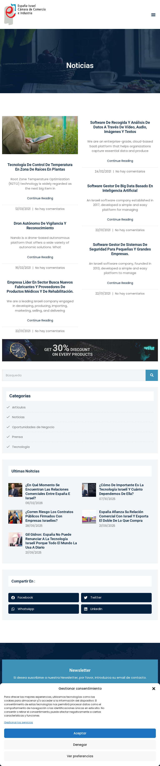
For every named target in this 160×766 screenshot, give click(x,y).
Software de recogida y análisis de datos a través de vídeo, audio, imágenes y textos (120, 127)
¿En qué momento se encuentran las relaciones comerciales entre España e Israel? (47, 491)
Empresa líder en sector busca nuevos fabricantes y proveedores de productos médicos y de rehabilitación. (40, 287)
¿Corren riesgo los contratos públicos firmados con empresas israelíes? (49, 516)
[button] (154, 689)
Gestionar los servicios (18, 722)
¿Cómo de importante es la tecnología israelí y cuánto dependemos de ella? (121, 489)
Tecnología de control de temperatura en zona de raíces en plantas (40, 166)
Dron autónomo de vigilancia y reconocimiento (40, 225)
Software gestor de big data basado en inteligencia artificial (120, 188)
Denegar (80, 744)
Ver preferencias (80, 756)
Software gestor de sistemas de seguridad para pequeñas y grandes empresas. (120, 249)
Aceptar (80, 733)
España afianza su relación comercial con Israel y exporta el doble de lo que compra (123, 516)
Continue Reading (40, 198)
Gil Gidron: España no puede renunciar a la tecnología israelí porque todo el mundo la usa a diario (51, 540)
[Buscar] (152, 375)
